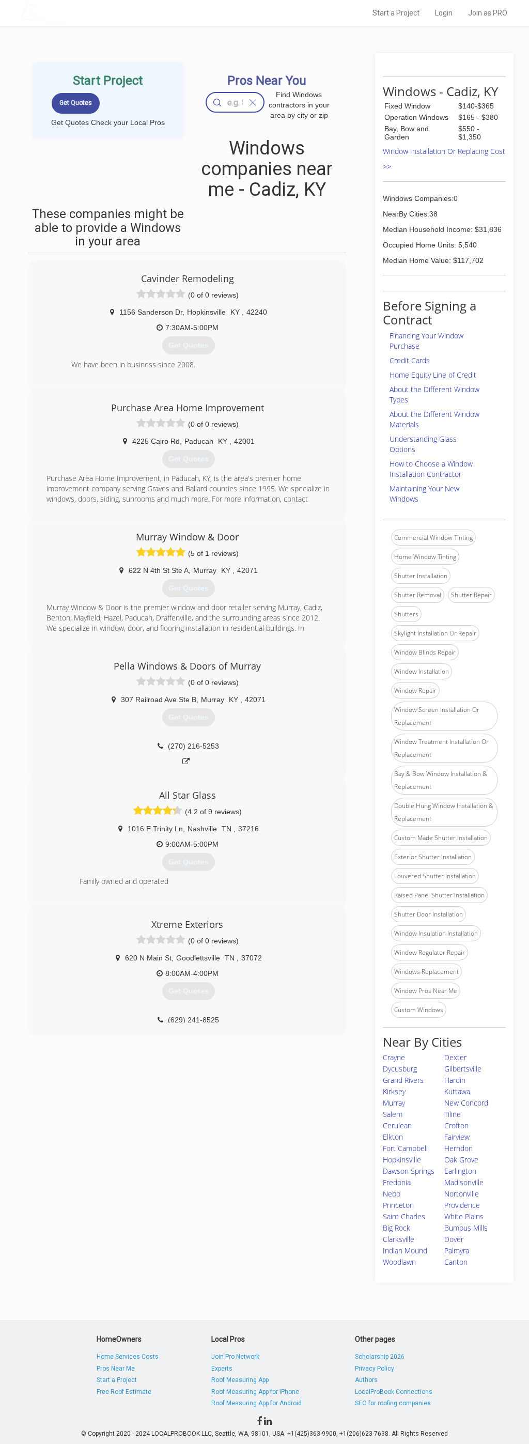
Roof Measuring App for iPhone (255, 1391)
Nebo (391, 1194)
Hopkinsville (402, 1159)
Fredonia (397, 1182)
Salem (392, 1114)
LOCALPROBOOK (79, 12)
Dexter (455, 1057)
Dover (453, 1239)
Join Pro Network (235, 1356)
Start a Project (395, 13)
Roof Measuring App (240, 1380)
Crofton (456, 1125)
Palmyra (456, 1250)
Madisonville (464, 1182)
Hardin (454, 1080)
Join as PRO (487, 13)
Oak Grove (461, 1159)
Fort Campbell (405, 1148)
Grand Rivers (403, 1080)
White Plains (464, 1216)
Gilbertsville (462, 1069)
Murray (394, 1103)
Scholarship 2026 (379, 1356)
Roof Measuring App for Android (256, 1403)
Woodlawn (399, 1262)
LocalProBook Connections (393, 1391)
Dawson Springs (408, 1171)
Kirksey (394, 1091)
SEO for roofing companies (393, 1403)
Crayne (394, 1057)
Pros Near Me (116, 1368)
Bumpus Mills (466, 1228)
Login (444, 13)
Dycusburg (400, 1069)
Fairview (457, 1137)
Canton (456, 1262)
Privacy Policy (374, 1368)
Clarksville (398, 1239)
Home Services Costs (128, 1356)
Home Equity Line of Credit (433, 375)
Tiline (452, 1114)
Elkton (393, 1137)
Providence (462, 1205)
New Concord (466, 1103)
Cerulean (397, 1125)
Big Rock (396, 1228)
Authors (366, 1380)
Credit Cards (410, 360)
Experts (221, 1368)
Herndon (458, 1148)
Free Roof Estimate (124, 1391)
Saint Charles (404, 1216)
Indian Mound (405, 1250)
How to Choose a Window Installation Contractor (431, 469)
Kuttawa (457, 1091)
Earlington (460, 1171)
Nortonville (461, 1194)
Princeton (398, 1205)
